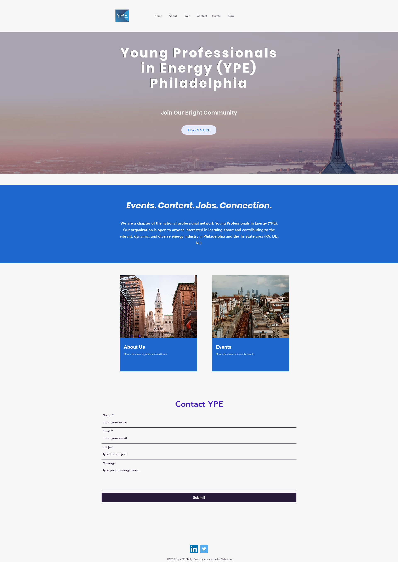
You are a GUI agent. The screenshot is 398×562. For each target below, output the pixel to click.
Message (109, 463)
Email (106, 431)
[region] (158, 324)
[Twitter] (204, 549)
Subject (108, 447)
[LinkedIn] (194, 549)
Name (107, 415)
